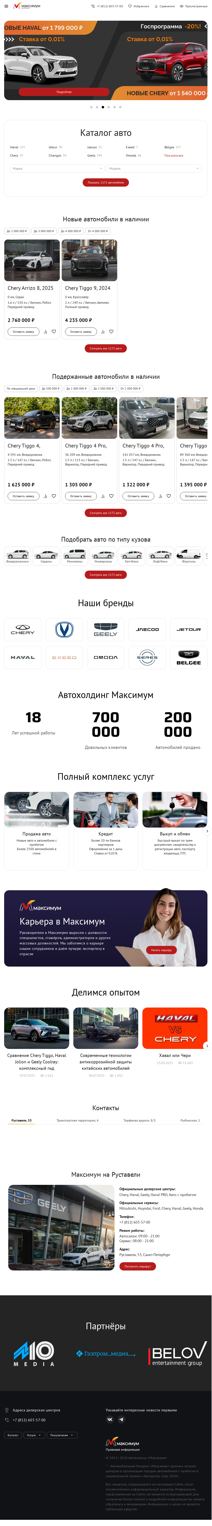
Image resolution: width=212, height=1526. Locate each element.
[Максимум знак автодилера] (26, 6)
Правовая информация (123, 1449)
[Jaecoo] (147, 629)
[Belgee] (188, 657)
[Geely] (106, 629)
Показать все (173, 155)
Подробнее (64, 92)
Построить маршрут (138, 1266)
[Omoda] (106, 657)
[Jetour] (188, 629)
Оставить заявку (23, 332)
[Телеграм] (121, 1419)
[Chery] (23, 629)
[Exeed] (64, 657)
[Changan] (64, 629)
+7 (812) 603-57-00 (134, 1222)
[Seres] (147, 657)
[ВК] (110, 1419)
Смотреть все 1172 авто (105, 348)
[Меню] (6, 6)
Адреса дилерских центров (36, 1410)
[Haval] (23, 657)
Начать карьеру (161, 950)
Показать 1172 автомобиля (106, 182)
